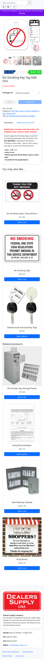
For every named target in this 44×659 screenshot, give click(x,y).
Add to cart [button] (22, 222)
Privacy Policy (27, 652)
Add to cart (30, 102)
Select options (22, 336)
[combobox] (14, 3)
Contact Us (20, 656)
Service (22, 111)
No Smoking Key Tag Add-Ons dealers (20, 116)
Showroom (11, 113)
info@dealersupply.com (18, 645)
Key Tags (15, 111)
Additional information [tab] (25, 122)
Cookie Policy (7, 656)
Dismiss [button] (22, 13)
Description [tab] (8, 122)
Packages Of (8, 93)
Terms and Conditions (10, 652)
